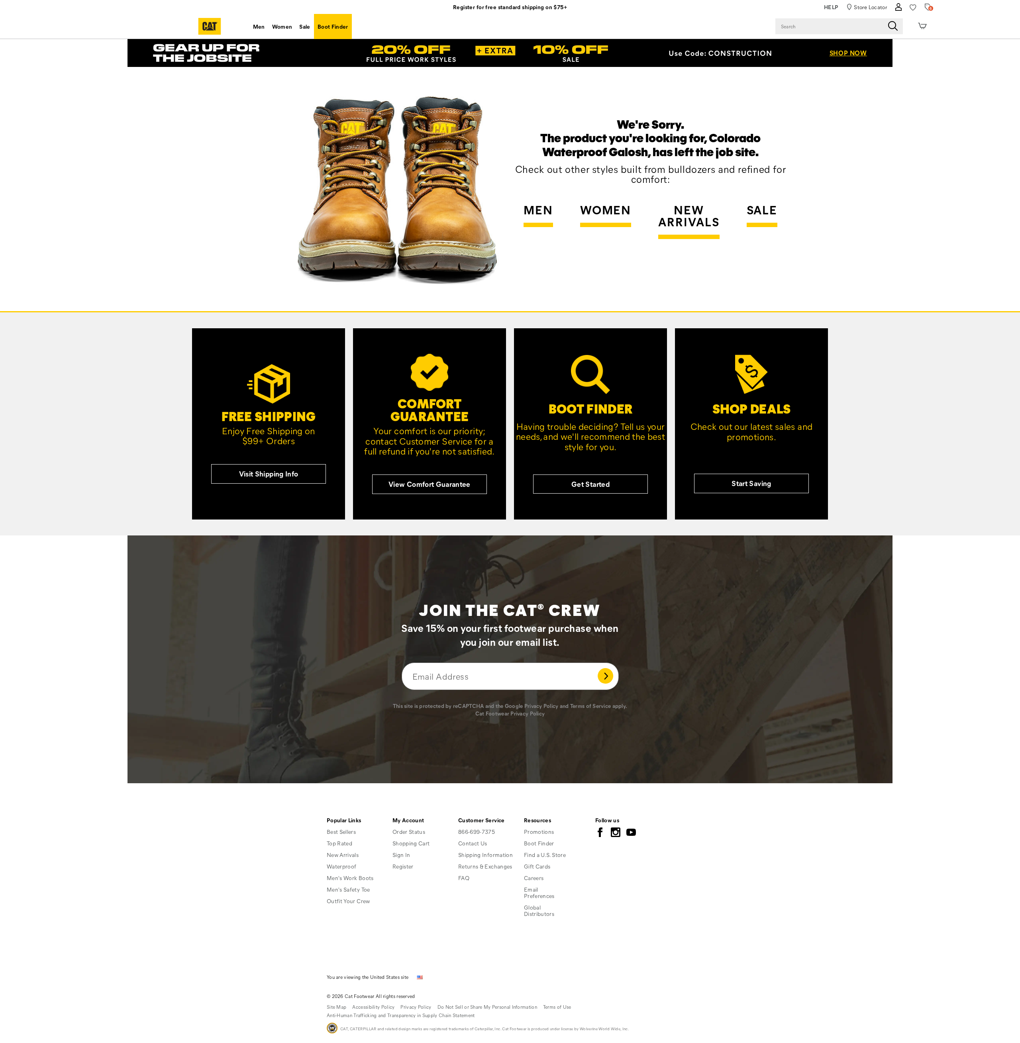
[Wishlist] (913, 7)
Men (259, 26)
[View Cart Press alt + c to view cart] (922, 26)
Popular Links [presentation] (344, 820)
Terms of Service (590, 706)
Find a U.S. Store (545, 855)
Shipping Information (485, 855)
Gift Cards (537, 866)
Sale (304, 26)
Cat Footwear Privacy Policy (510, 713)
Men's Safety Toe (348, 889)
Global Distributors (539, 911)
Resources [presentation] (537, 820)
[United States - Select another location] (420, 976)
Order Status (408, 831)
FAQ (463, 878)
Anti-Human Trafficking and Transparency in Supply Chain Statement (401, 1015)
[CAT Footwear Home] (209, 26)
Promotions (539, 831)
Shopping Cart (411, 843)
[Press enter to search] (893, 26)
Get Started (590, 484)
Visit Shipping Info (268, 473)
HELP (831, 7)
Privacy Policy (541, 706)
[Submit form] (605, 676)
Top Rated (339, 843)
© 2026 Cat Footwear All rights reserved (371, 996)
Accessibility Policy (373, 1007)
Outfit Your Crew (348, 901)
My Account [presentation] (408, 820)
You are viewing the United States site (367, 977)
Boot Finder (333, 26)
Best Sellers (341, 831)
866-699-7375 (476, 832)
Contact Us (472, 843)
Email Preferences (539, 893)
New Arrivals (688, 216)
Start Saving (751, 483)
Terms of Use (557, 1007)
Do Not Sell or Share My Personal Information (487, 1007)
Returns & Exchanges (485, 866)
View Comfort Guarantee (429, 484)
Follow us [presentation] (607, 820)
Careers (533, 878)
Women (282, 26)
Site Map (336, 1007)
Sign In (401, 855)
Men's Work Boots (350, 878)
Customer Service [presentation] (481, 820)
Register (403, 866)
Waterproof (342, 866)
